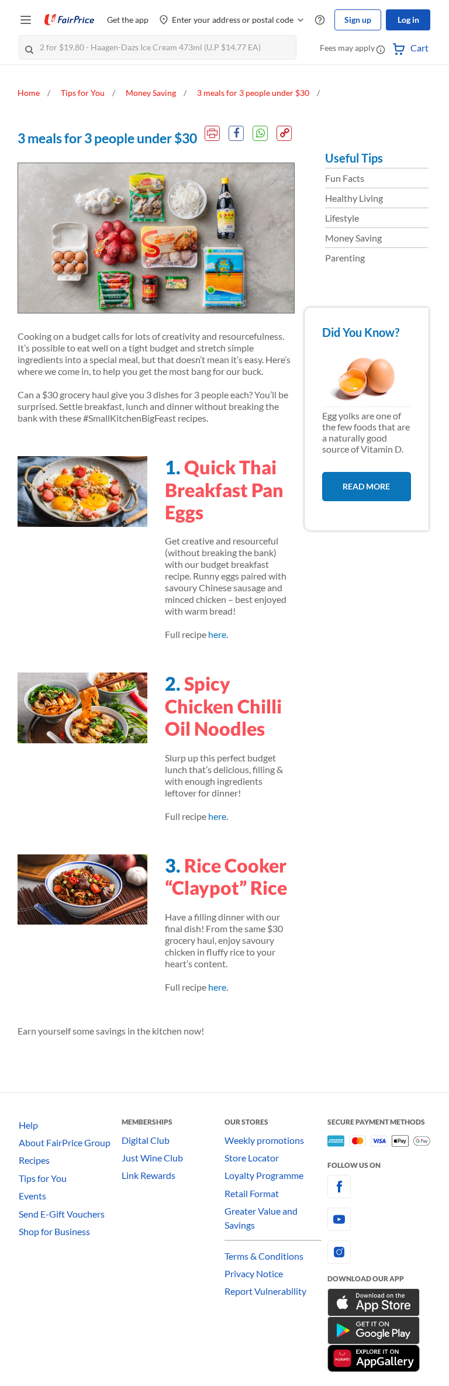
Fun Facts (344, 178)
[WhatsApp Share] (260, 133)
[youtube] (378, 1219)
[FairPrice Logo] (69, 20)
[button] (380, 49)
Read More (366, 486)
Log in (408, 20)
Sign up (357, 20)
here (217, 634)
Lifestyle (342, 217)
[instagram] (378, 1252)
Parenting (345, 257)
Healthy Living (354, 198)
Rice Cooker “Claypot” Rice (226, 876)
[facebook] (378, 1186)
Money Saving (353, 237)
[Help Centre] (320, 20)
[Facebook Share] (236, 133)
